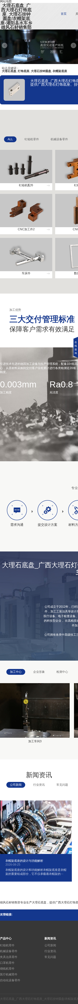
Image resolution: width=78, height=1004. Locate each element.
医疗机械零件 (8, 974)
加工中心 (16, 671)
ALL (10, 139)
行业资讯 (39, 784)
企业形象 (39, 671)
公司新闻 (16, 784)
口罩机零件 (7, 962)
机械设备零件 (59, 139)
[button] (39, 57)
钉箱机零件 (31, 139)
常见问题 (62, 784)
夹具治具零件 (8, 957)
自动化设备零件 (10, 980)
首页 (64, 13)
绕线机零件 (7, 968)
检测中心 (62, 671)
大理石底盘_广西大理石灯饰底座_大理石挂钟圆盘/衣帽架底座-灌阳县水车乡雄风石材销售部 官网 (16, 18)
